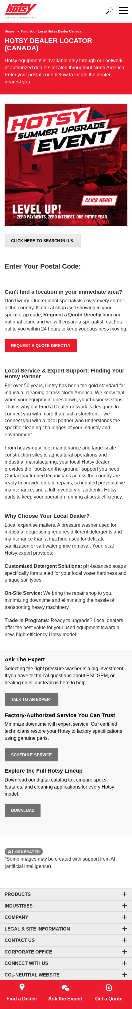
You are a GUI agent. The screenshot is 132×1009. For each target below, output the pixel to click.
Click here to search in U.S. (42, 241)
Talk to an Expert (31, 699)
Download (22, 810)
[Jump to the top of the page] (117, 968)
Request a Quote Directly (41, 345)
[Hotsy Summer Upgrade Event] (66, 166)
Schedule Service (31, 755)
